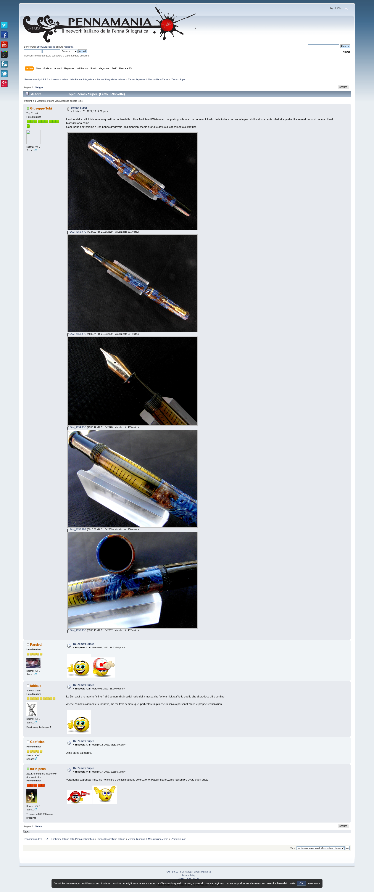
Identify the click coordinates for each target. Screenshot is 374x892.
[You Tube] (4, 44)
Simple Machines (202, 872)
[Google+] (4, 54)
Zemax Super (79, 107)
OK (301, 883)
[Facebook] (4, 35)
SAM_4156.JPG (77, 630)
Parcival (36, 644)
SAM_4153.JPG (77, 334)
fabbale (35, 686)
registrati (68, 46)
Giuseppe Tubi (41, 108)
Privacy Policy (188, 875)
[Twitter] (4, 25)
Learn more (313, 883)
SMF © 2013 (186, 872)
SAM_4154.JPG (77, 427)
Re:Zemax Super (83, 644)
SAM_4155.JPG (77, 529)
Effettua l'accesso (46, 46)
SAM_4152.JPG (77, 231)
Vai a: (293, 848)
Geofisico (37, 742)
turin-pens (38, 769)
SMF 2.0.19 (172, 872)
